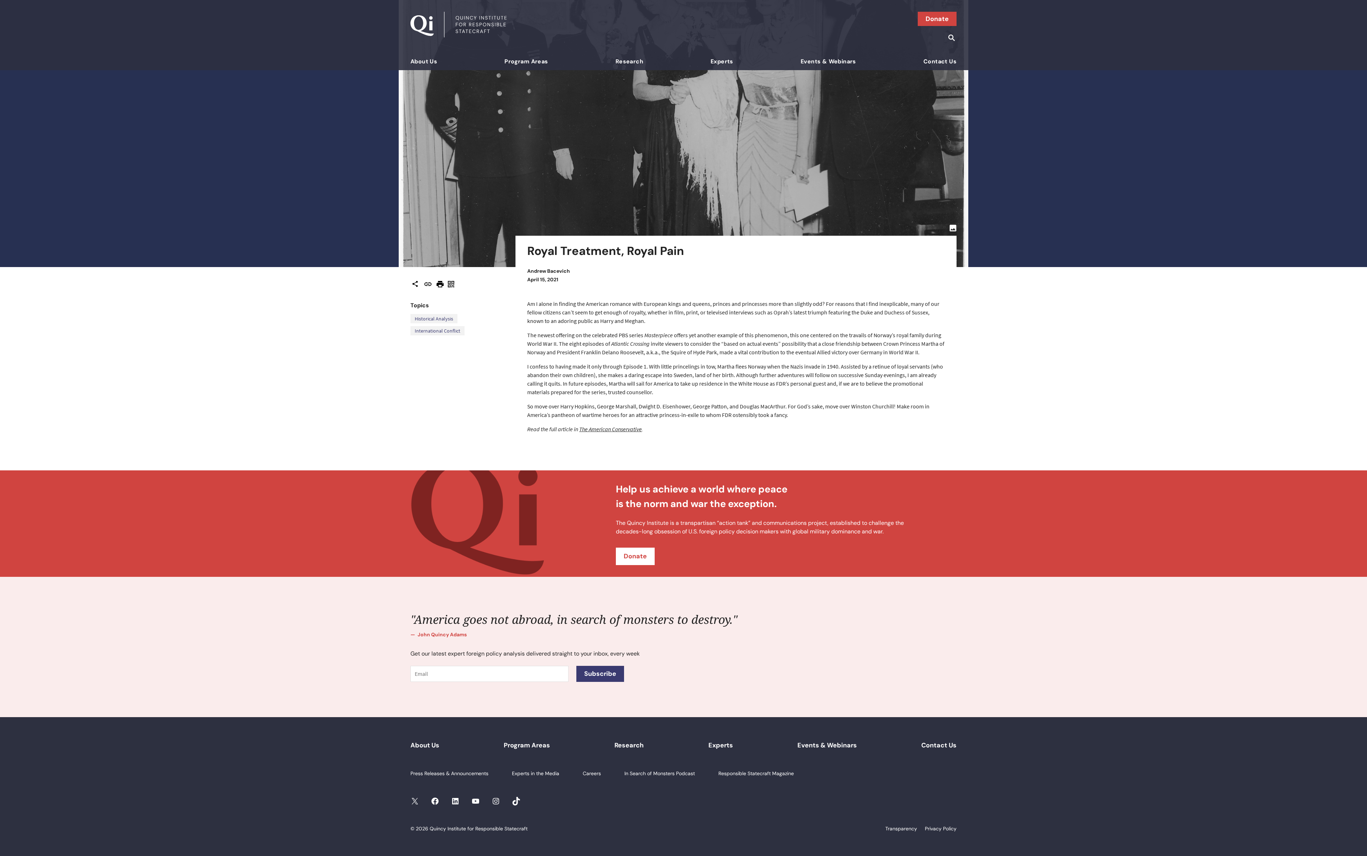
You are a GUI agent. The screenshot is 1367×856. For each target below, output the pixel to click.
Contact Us (940, 61)
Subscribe (600, 673)
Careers (592, 773)
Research (629, 61)
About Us (423, 61)
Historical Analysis (434, 318)
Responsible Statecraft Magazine (756, 773)
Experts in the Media (535, 773)
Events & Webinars (828, 61)
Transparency (901, 828)
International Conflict (437, 331)
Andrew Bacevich (548, 271)
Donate (937, 19)
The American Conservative (610, 429)
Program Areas (526, 61)
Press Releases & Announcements (449, 773)
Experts (722, 61)
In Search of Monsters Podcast (659, 773)
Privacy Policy (941, 828)
